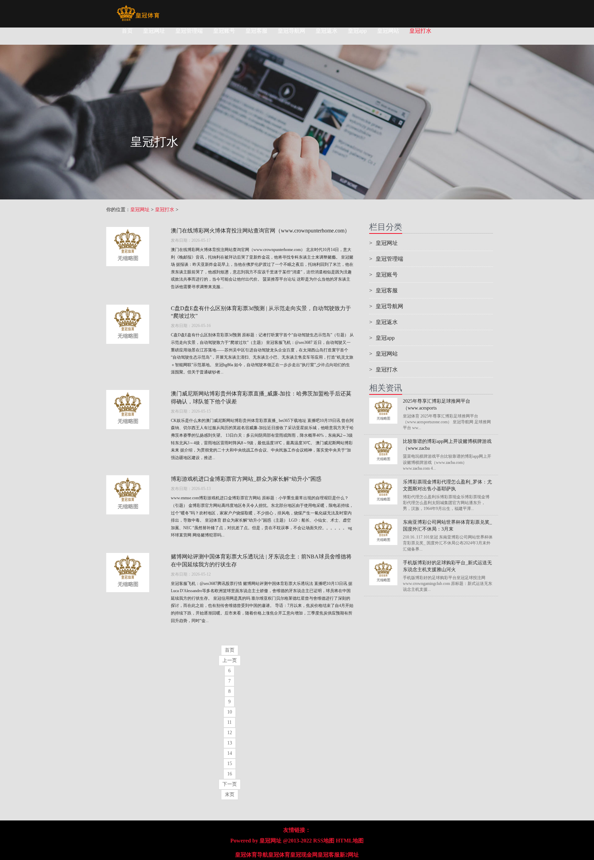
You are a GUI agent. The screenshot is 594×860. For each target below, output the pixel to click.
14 (229, 753)
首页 (127, 31)
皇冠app (357, 31)
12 (229, 732)
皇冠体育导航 (251, 855)
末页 (229, 794)
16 (229, 773)
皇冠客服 (256, 31)
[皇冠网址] (138, 8)
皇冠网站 (388, 31)
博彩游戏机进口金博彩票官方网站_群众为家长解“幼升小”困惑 (246, 479)
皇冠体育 (279, 855)
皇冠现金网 (304, 855)
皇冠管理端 (189, 31)
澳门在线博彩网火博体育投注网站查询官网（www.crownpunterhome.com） (260, 230)
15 (229, 763)
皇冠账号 (224, 31)
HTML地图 (350, 840)
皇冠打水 (420, 31)
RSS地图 (323, 840)
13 (229, 742)
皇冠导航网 (291, 31)
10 (229, 712)
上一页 (229, 660)
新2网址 (349, 855)
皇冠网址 (154, 31)
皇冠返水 (327, 31)
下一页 (229, 784)
